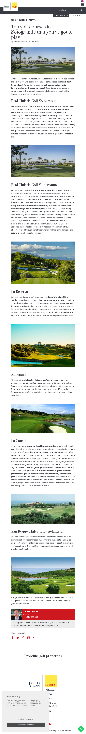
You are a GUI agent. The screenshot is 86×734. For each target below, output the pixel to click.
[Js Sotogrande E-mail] (50, 724)
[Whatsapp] (81, 729)
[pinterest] (23, 637)
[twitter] (17, 637)
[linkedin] (28, 637)
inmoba (68, 730)
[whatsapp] (33, 637)
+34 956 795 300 (30, 617)
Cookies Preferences (25, 719)
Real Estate (75, 15)
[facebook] (13, 637)
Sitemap (53, 730)
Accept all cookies (26, 725)
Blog (13, 20)
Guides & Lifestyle (61, 15)
